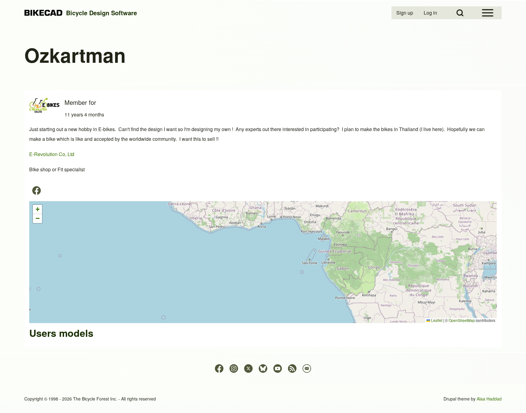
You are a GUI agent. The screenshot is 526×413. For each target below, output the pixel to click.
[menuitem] (405, 12)
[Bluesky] (263, 368)
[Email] (307, 368)
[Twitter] (248, 368)
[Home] (43, 13)
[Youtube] (278, 368)
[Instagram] (234, 368)
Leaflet (436, 320)
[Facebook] (36, 190)
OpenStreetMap (462, 320)
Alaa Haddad (489, 399)
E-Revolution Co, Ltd (51, 154)
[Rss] (292, 368)
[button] (37, 209)
